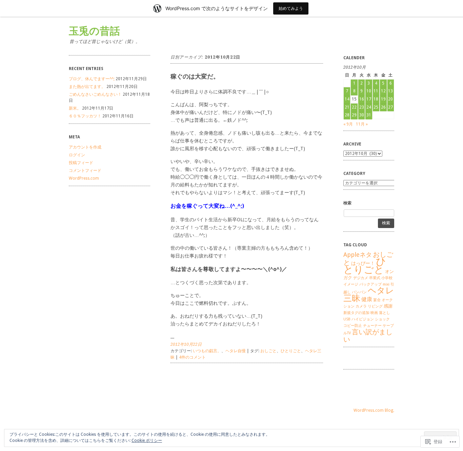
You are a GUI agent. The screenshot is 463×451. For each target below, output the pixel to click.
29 (354, 115)
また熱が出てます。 (87, 86)
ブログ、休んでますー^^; (92, 78)
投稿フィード (81, 162)
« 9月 (348, 124)
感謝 (388, 306)
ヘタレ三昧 (368, 294)
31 (368, 115)
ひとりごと (291, 350)
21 (347, 107)
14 (347, 99)
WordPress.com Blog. (374, 410)
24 (368, 107)
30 (361, 115)
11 (376, 91)
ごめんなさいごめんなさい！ (95, 94)
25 (376, 107)
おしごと (268, 350)
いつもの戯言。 (207, 350)
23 (361, 107)
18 (376, 99)
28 (347, 115)
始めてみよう (291, 8)
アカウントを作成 (85, 147)
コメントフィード (85, 170)
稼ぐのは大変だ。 (194, 76)
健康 (366, 299)
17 (368, 99)
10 (368, 91)
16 (361, 99)
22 (354, 107)
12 (383, 91)
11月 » (362, 124)
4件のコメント (192, 357)
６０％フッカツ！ (85, 116)
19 (383, 99)
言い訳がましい (367, 335)
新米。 (75, 108)
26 (383, 107)
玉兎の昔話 (94, 31)
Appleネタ (357, 254)
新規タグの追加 (356, 313)
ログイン (77, 155)
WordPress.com (84, 178)
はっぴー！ (363, 263)
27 (390, 107)
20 (390, 99)
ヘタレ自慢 (235, 350)
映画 (374, 313)
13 (390, 91)
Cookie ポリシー (147, 440)
